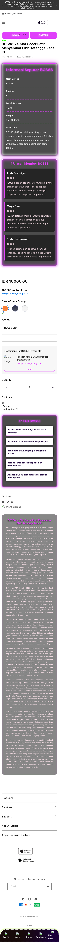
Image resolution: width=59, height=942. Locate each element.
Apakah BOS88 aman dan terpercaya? (27, 441)
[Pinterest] (13, 503)
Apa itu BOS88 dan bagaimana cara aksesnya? (26, 431)
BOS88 (30, 916)
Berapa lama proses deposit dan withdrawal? (24, 464)
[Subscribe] (48, 886)
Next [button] (56, 5)
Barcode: (20, 57)
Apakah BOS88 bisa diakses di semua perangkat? (27, 476)
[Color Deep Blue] (15, 308)
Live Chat (50, 937)
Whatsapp (41, 937)
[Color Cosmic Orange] (5, 308)
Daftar (29, 937)
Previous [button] (2, 5)
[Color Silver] (25, 308)
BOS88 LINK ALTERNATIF (17, 337)
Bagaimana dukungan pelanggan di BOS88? (27, 452)
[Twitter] (8, 503)
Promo (6, 937)
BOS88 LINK (10, 328)
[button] (6, 496)
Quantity (6, 380)
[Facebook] (4, 503)
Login (17, 937)
